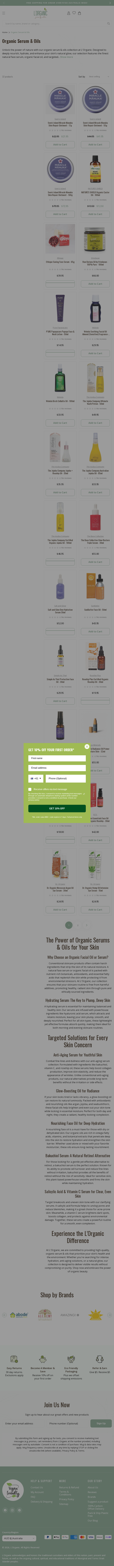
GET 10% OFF (57, 808)
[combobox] (35, 779)
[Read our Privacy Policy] (84, 794)
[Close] (87, 746)
